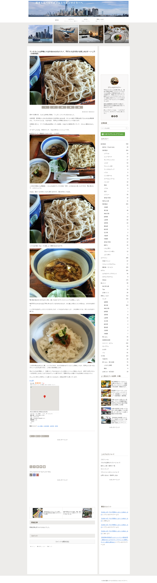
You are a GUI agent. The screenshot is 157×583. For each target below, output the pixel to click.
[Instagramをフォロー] (34, 475)
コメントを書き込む (62, 541)
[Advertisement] (62, 452)
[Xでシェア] (45, 107)
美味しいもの (45, 436)
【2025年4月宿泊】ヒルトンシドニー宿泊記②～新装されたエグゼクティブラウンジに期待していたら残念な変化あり (114, 540)
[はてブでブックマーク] (62, 107)
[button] (126, 128)
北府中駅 (52, 426)
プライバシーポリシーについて (110, 472)
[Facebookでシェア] (54, 107)
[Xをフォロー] (31, 475)
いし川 (32, 380)
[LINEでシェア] (71, 107)
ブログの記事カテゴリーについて (110, 462)
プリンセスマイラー (114, 87)
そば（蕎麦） (40, 426)
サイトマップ (105, 469)
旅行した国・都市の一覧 (108, 465)
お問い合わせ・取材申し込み (109, 475)
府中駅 (56, 426)
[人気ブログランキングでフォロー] (113, 134)
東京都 (38, 436)
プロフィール (105, 459)
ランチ (32, 436)
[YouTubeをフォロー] (37, 475)
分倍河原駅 (46, 426)
